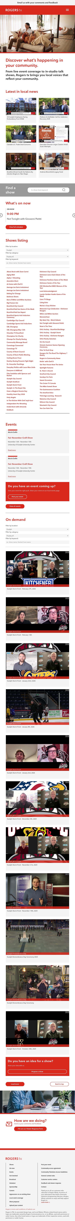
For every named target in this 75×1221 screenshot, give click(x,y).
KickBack (10, 410)
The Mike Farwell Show (48, 386)
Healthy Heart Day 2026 (16, 394)
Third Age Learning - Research (51, 396)
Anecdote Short (12, 281)
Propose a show (37, 1072)
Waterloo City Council (48, 399)
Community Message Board (17, 342)
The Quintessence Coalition (50, 390)
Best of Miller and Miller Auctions (19, 300)
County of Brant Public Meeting (18, 355)
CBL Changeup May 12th (16, 330)
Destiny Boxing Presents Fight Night (20, 361)
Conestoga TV (12, 349)
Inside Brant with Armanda (16, 407)
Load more (15, 1084)
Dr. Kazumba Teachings (15, 364)
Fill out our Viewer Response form (30, 1129)
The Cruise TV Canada (48, 383)
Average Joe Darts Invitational (18, 287)
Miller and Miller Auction (49, 314)
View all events (15, 506)
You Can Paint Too (46, 408)
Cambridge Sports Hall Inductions (19, 324)
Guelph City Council (14, 379)
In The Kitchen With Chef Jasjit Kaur (20, 400)
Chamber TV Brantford (15, 333)
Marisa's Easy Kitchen (48, 306)
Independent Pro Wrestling (17, 404)
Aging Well (11, 275)
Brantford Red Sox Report (16, 312)
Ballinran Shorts (12, 297)
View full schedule (16, 227)
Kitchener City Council (48, 272)
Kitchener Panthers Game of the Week (54, 280)
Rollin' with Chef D (47, 361)
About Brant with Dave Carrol (17, 272)
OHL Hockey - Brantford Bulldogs (52, 329)
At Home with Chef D (14, 284)
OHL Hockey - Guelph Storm (50, 333)
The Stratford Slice (46, 393)
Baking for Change (14, 293)
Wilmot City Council (47, 402)
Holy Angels (11, 397)
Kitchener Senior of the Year (50, 283)
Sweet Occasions (46, 380)
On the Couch (45, 342)
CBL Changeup (12, 327)
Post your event (17, 497)
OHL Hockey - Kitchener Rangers (52, 336)
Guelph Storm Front (14, 385)
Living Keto (44, 302)
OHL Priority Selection (48, 339)
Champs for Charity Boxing (17, 339)
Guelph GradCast (13, 382)
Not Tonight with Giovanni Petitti (24, 218)
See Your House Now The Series (51, 365)
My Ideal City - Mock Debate (50, 320)
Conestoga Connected (15, 345)
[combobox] (46, 190)
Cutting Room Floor (14, 358)
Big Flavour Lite (12, 303)
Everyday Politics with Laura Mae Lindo (21, 367)
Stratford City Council (48, 374)
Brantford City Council (15, 306)
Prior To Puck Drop (46, 350)
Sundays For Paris (46, 377)
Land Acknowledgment (48, 291)
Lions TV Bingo (45, 299)
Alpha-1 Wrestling (13, 278)
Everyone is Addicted (14, 370)
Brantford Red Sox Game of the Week (20, 309)
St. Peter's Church (46, 371)
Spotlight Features (46, 368)
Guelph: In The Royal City (16, 388)
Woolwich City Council (48, 405)
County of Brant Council (16, 352)
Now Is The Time (46, 326)
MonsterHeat (45, 317)
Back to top (59, 1084)
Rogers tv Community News (50, 358)
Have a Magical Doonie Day (17, 391)
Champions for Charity (15, 336)
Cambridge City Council (15, 320)
